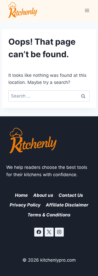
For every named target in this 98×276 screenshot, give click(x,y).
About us (43, 195)
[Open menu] (87, 10)
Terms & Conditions (49, 214)
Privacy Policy (25, 205)
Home (21, 195)
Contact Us (71, 195)
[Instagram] (59, 232)
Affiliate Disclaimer (67, 205)
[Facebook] (38, 232)
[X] (49, 232)
